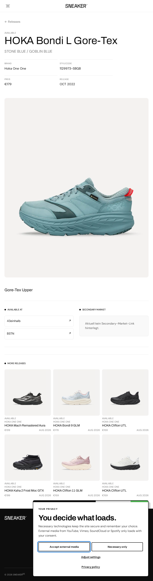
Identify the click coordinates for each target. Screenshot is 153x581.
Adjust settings (90, 557)
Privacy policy (91, 567)
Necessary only (117, 546)
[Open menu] (7, 6)
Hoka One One (15, 68)
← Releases (12, 22)
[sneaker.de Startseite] (76, 6)
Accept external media (64, 546)
